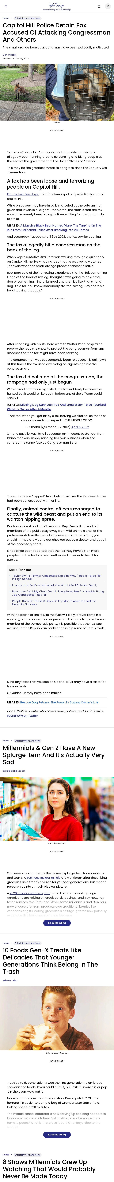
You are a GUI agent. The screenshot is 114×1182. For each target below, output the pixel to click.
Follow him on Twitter (22, 716)
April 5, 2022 (80, 427)
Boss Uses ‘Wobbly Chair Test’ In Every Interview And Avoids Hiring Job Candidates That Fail (58, 593)
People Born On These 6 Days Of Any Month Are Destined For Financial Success (54, 603)
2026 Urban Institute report (30, 893)
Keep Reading (57, 923)
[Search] (98, 6)
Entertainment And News (27, 18)
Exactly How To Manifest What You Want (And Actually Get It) (55, 585)
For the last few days (22, 194)
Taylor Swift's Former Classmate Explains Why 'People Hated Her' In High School (57, 577)
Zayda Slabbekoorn (14, 770)
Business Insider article (43, 878)
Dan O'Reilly (9, 54)
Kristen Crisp (10, 980)
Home (6, 18)
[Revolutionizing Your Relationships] (57, 5)
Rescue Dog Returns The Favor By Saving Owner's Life (59, 702)
